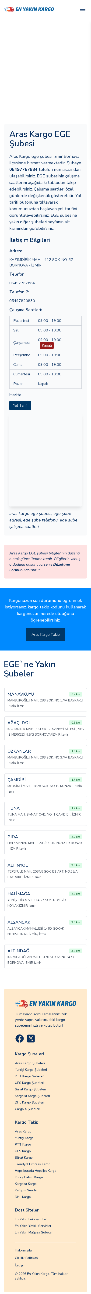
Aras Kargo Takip (46, 634)
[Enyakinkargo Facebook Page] (19, 1038)
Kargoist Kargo (26, 1184)
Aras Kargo (23, 1131)
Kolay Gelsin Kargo (29, 1177)
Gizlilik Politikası (26, 1258)
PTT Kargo (23, 1144)
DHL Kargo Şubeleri (29, 1102)
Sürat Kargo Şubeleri (30, 1089)
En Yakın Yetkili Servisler (33, 1226)
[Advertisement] (45, 66)
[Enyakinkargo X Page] (30, 1038)
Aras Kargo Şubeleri (30, 1063)
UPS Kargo (23, 1151)
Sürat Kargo (24, 1157)
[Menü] (82, 9)
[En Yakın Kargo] (29, 9)
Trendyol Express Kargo (32, 1164)
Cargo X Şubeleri (27, 1109)
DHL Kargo (23, 1197)
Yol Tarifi (20, 405)
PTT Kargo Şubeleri (29, 1076)
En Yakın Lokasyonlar (30, 1219)
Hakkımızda (23, 1250)
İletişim (20, 1265)
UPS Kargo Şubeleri (29, 1083)
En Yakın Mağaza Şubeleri (34, 1232)
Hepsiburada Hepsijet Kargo (35, 1170)
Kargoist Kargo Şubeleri (32, 1096)
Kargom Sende (26, 1190)
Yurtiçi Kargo (24, 1138)
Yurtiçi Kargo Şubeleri (31, 1070)
